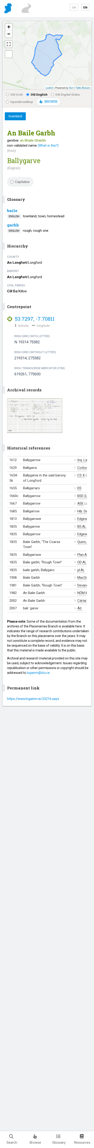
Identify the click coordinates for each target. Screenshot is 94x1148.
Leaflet (49, 87)
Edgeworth (85, 519)
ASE (80, 503)
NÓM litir (83, 593)
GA (74, 7)
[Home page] (8, 9)
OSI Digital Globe (67, 94)
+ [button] (8, 27)
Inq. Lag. (83, 460)
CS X (81, 475)
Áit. (79, 608)
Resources (82, 1142)
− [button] (8, 34)
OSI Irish (16, 94)
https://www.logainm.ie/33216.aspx (33, 699)
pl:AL (81, 570)
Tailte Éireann (83, 87)
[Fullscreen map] (8, 44)
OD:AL (81, 562)
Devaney (83, 585)
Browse (35, 1142)
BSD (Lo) (84, 496)
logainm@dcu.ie (38, 673)
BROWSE (51, 101)
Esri (71, 87)
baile (12, 210)
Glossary (58, 1142)
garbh (13, 225)
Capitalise (22, 182)
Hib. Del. (83, 511)
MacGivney (85, 577)
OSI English (39, 94)
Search (12, 1142)
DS (79, 488)
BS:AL (81, 526)
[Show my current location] (8, 54)
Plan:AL (83, 555)
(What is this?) (48, 145)
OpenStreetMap (21, 102)
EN (85, 7)
